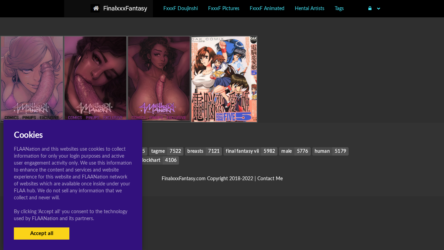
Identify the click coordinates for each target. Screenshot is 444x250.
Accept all (41, 233)
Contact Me (270, 178)
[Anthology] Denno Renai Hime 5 (225, 107)
